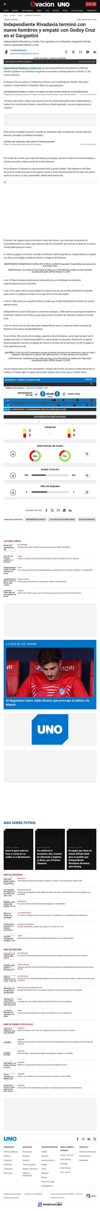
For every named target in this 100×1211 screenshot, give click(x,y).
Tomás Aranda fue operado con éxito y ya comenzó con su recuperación (44, 1013)
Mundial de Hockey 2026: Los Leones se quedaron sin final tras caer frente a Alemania (49, 990)
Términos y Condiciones (34, 1194)
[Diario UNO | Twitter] (94, 1139)
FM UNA (63, 1164)
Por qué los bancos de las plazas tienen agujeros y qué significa (41, 904)
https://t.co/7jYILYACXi (57, 270)
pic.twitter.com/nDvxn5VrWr (80, 270)
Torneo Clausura (23, 579)
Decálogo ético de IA (11, 1198)
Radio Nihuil (65, 1159)
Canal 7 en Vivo (67, 1155)
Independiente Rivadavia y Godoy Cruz (22, 68)
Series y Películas (30, 1169)
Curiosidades (21, 901)
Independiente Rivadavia (35, 519)
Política (7, 1156)
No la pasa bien (22, 544)
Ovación (12, 15)
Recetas (26, 1160)
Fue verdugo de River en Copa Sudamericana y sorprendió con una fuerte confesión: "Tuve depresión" (55, 570)
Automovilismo (27, 10)
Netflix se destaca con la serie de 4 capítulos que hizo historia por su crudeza (46, 1030)
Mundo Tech (21, 878)
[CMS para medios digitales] (50, 1204)
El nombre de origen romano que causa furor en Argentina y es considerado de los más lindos (52, 915)
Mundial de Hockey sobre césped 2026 (29, 987)
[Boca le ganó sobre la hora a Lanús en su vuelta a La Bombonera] (18, 837)
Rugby (39, 10)
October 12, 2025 (62, 272)
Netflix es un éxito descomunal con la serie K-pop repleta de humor (42, 1065)
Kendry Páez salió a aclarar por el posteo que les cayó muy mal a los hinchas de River (49, 593)
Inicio (5, 15)
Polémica (20, 590)
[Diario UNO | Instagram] (83, 1139)
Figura (19, 999)
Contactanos (84, 1156)
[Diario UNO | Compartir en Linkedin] (94, 52)
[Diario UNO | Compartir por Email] (80, 52)
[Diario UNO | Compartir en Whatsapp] (87, 52)
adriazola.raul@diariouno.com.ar (24, 53)
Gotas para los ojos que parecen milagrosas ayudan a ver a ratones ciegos (45, 938)
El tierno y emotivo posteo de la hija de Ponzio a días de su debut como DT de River (48, 559)
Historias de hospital (24, 890)
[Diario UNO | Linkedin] (89, 1139)
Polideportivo (92, 10)
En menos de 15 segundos (25, 924)
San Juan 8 (65, 1172)
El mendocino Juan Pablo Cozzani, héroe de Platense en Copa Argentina (44, 1001)
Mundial (15, 10)
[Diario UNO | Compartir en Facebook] (66, 52)
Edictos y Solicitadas (27, 1174)
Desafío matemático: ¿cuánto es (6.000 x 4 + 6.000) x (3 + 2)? (40, 927)
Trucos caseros (29, 1164)
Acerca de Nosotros (87, 1152)
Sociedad (8, 1160)
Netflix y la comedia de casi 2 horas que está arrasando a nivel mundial (43, 1076)
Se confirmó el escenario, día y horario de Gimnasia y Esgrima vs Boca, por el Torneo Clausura (49, 857)
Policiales (8, 1164)
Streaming (20, 1028)
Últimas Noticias (11, 1152)
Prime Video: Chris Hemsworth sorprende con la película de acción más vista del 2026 (49, 1088)
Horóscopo (27, 1152)
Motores (26, 1156)
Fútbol (5, 10)
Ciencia (19, 935)
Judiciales (8, 1169)
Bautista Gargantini (87, 519)
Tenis (47, 10)
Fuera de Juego (77, 10)
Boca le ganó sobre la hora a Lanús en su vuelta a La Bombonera (41, 581)
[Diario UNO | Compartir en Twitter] (73, 52)
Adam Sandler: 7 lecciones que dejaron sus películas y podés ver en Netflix (45, 1053)
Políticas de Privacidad (12, 1194)
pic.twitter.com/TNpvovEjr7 (79, 358)
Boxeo (65, 10)
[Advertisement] (50, 119)
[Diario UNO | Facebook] (77, 1139)
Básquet (56, 10)
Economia (8, 1173)
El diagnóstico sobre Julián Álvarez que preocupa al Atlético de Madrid (43, 547)
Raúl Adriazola (20, 50)
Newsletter (83, 1160)
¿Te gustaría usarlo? (24, 912)
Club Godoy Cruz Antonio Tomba (62, 519)
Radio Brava (65, 1168)
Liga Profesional (43, 847)
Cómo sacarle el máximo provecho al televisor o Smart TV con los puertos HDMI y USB (49, 881)
